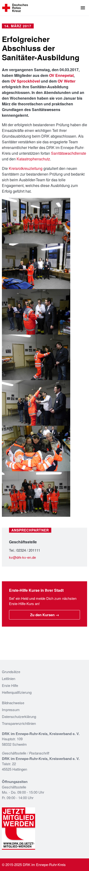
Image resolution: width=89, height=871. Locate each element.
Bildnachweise (13, 702)
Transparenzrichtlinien (19, 723)
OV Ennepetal (61, 75)
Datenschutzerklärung (19, 716)
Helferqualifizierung (17, 692)
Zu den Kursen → (44, 614)
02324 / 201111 (28, 550)
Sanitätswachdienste (68, 153)
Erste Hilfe (10, 685)
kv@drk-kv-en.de (22, 557)
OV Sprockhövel (25, 81)
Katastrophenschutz (33, 159)
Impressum (11, 709)
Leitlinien (8, 678)
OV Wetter (66, 81)
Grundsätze (11, 671)
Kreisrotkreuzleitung (25, 168)
